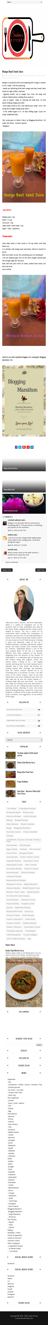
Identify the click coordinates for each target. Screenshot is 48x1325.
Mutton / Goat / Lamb (15, 892)
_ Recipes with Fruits (15, 1092)
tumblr (10, 1289)
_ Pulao (10, 1225)
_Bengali (11, 1167)
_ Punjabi (11, 1193)
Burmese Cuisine (13, 832)
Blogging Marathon (29, 75)
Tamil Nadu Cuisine (32, 927)
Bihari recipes (12, 824)
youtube (11, 1292)
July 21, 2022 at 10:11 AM (17, 558)
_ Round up (12, 1217)
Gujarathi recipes (13, 861)
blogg (8, 828)
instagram (11, 1294)
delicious (11, 1284)
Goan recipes (12, 857)
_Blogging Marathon (15, 1211)
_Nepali (10, 1148)
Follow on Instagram (16, 726)
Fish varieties (35, 849)
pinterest (11, 1297)
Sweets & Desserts (14, 1238)
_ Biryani (11, 1222)
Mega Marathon (31, 884)
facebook (11, 1263)
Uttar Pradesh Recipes (15, 938)
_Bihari (10, 1164)
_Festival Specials (14, 1087)
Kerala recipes (12, 872)
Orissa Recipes (12, 900)
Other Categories (14, 1243)
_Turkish (11, 1135)
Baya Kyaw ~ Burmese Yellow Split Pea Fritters (28, 792)
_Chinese (11, 1122)
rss (9, 1281)
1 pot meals (11, 808)
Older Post (41, 570)
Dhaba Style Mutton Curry (26, 762)
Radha (10, 535)
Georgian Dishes (26, 853)
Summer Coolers (14, 1241)
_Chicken (11, 1100)
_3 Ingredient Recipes (15, 1246)
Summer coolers (12, 78)
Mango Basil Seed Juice (10, 468)
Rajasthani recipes (23, 907)
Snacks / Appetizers (14, 919)
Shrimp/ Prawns (13, 915)
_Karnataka (12, 1182)
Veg (29, 938)
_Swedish (11, 1153)
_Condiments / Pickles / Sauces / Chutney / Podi (25, 1085)
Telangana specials (14, 931)
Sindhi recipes (28, 915)
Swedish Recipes (29, 923)
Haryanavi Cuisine (31, 861)
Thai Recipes (30, 931)
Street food (30, 919)
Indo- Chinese (31, 865)
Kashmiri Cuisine (31, 868)
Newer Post (7, 570)
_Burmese (11, 1137)
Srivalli (10, 549)
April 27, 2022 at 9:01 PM (17, 530)
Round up (29, 911)
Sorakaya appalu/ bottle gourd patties (27, 754)
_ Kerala (10, 1185)
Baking (9, 820)
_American (11, 1130)
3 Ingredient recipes (27, 808)
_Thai (9, 1127)
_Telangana (12, 1204)
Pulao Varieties (12, 903)
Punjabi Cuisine (27, 903)
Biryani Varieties (27, 824)
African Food (28, 812)
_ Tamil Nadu (12, 1201)
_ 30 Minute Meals (14, 1248)
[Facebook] (23, 6)
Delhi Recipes (25, 845)
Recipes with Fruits (14, 911)
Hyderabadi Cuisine (14, 865)
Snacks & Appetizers (15, 1235)
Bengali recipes (21, 820)
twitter (10, 1278)
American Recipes (13, 816)
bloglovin (11, 1286)
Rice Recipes (12, 1219)
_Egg (9, 1111)
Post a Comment (12, 562)
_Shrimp (10, 1108)
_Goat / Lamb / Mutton (16, 1103)
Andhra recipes (29, 816)
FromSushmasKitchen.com (24, 1318)
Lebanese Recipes (13, 876)
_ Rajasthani (12, 1196)
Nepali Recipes (33, 892)
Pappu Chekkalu (22, 781)
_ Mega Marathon (14, 1214)
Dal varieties (11, 845)
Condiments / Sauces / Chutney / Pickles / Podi (23, 840)
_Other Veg (12, 1095)
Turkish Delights (30, 935)
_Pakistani (11, 1151)
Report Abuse (10, 944)
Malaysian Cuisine (14, 884)
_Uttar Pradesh (13, 1206)
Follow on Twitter (14, 709)
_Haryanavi (11, 1174)
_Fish (9, 1106)
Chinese (9, 836)
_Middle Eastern (13, 1132)
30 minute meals (13, 812)
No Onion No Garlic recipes (18, 896)
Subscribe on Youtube (16, 720)
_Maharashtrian (13, 1188)
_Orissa (10, 1190)
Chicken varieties (30, 832)
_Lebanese (11, 1156)
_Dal (9, 1082)
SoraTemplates (22, 1320)
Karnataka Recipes (14, 868)
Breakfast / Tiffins (14, 1233)
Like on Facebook (14, 715)
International (12, 1114)
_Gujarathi (11, 1172)
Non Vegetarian (13, 1098)
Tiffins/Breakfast (13, 935)
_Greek (10, 1143)
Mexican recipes (13, 888)
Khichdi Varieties (28, 872)
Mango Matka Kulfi (9, 489)
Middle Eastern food (31, 888)
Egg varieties (12, 849)
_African (10, 1119)
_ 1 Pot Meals (12, 1251)
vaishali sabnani (14, 520)
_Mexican (11, 1116)
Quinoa (9, 907)
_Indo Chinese (13, 1124)
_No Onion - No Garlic (15, 1090)
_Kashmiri (11, 1180)
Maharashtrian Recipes (16, 880)
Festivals (23, 849)
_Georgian (11, 1140)
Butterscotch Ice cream (11, 510)
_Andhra (10, 1161)
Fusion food (11, 853)
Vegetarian (11, 1079)
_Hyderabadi (12, 1177)
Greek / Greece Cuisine (29, 857)
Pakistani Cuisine (28, 900)
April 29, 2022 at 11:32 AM (17, 545)
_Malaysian (12, 1145)
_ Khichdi (11, 1227)
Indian (10, 1159)
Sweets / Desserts (13, 927)
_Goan (10, 1169)
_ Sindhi (10, 1198)
